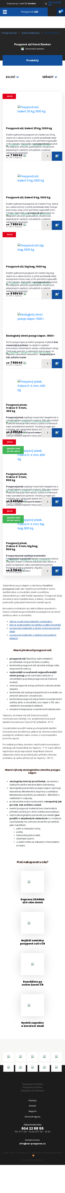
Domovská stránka (34, 48)
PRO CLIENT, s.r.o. (36, 1160)
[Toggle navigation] (5, 12)
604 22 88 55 (32, 1128)
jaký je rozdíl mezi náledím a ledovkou (31, 621)
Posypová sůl (9, 32)
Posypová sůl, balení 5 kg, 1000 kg (28, 197)
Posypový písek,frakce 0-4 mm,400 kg (16, 408)
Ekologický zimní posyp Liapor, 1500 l (30, 335)
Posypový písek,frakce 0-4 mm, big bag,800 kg (22, 546)
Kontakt (32, 1106)
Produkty (33, 1100)
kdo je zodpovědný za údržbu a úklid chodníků (35, 624)
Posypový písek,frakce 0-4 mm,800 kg (16, 477)
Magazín (33, 1111)
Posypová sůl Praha (32, 1084)
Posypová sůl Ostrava (32, 1090)
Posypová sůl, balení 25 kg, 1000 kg (29, 128)
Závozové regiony (32, 1116)
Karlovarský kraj (30, 32)
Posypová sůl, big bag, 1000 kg (26, 266)
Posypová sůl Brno (32, 1087)
